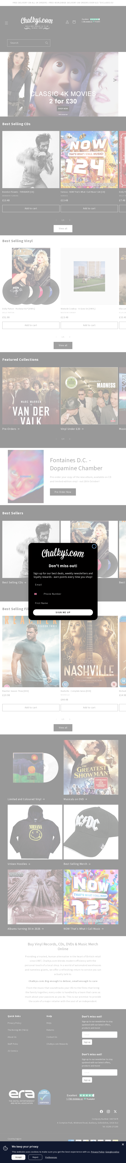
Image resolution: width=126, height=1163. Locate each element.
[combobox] (37, 594)
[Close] (122, 1144)
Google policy (112, 1151)
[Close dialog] (94, 546)
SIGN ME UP (63, 612)
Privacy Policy (98, 1151)
